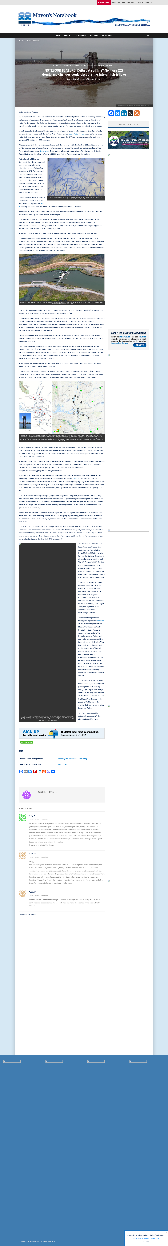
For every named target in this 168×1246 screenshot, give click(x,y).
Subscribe (116, 2)
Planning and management (103, 65)
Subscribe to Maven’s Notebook (146, 1238)
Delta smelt (44, 151)
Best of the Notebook (63, 65)
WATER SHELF (107, 35)
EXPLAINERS (78, 35)
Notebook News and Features (82, 65)
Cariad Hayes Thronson (76, 79)
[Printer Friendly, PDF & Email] (26, 743)
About (147, 2)
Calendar (93, 35)
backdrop (100, 621)
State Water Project (76, 134)
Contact (139, 2)
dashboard (76, 478)
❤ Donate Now (103, 2)
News (66, 35)
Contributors (128, 2)
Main (58, 35)
